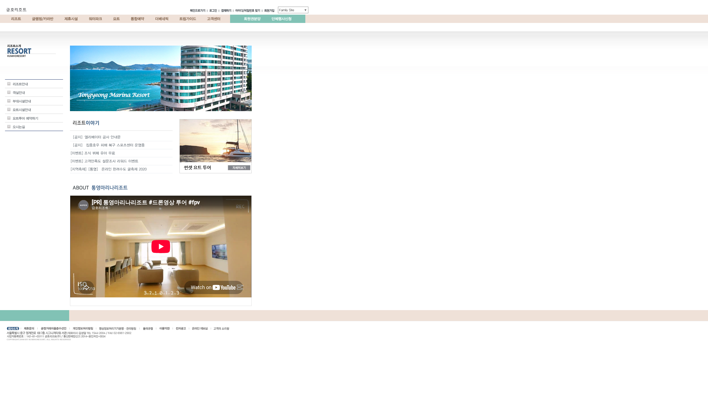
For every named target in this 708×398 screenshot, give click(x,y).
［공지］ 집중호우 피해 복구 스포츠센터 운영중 (108, 145)
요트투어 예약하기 (25, 118)
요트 (116, 19)
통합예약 (137, 19)
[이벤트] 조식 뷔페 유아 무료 (93, 153)
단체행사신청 (281, 19)
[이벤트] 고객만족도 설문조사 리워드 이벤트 (104, 161)
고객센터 (213, 19)
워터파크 (95, 19)
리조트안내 (20, 84)
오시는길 (19, 127)
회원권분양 (252, 19)
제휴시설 (71, 19)
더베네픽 (161, 19)
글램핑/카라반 (42, 19)
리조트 (16, 19)
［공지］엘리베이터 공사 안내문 (96, 137)
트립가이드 (187, 19)
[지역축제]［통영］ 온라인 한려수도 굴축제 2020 (109, 169)
